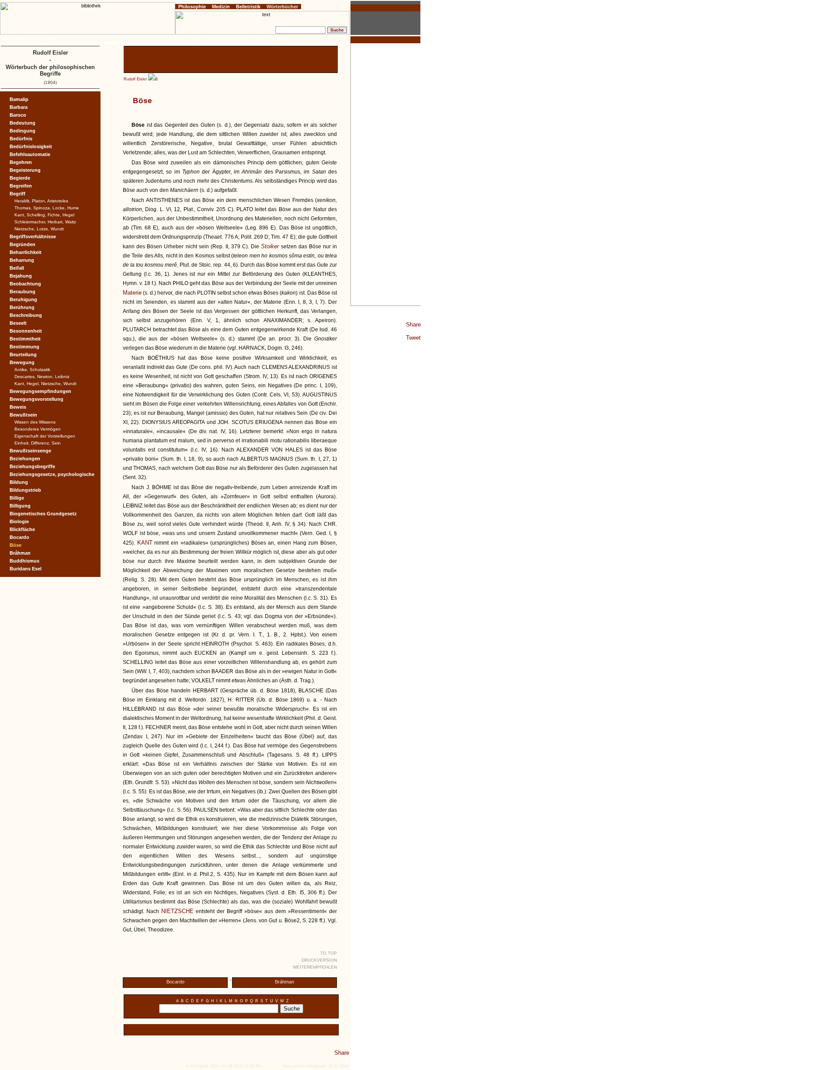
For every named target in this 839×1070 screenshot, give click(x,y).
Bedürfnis (21, 138)
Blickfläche (22, 529)
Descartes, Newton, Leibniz (41, 376)
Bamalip (19, 99)
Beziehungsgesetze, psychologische (52, 474)
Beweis (18, 407)
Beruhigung (23, 299)
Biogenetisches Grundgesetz (43, 513)
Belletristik (248, 6)
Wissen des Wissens (34, 422)
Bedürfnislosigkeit (31, 146)
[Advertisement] (386, 174)
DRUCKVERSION (319, 960)
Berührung (22, 307)
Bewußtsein (23, 414)
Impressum (25, 39)
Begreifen (21, 185)
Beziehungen (25, 458)
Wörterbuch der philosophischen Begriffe (50, 70)
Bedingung (22, 130)
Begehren (21, 162)
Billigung (20, 505)
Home (7, 39)
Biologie (19, 521)
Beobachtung (25, 283)
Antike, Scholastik (32, 369)
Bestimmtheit (25, 338)
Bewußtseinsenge (30, 450)
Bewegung (22, 362)
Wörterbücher (282, 6)
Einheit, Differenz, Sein (37, 443)
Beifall (17, 268)
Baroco (18, 115)
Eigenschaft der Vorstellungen (44, 436)
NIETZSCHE (177, 911)
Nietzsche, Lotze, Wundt (39, 228)
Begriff (17, 193)
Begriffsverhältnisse (33, 236)
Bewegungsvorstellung (36, 399)
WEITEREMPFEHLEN (315, 967)
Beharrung (22, 260)
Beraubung (22, 291)
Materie (132, 292)
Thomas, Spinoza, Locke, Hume (46, 207)
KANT (145, 542)
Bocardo (175, 981)
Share (413, 324)
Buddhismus (24, 560)
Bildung (19, 482)
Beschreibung (26, 315)
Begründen (22, 244)
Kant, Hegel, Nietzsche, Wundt (45, 383)
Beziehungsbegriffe (32, 466)
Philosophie (192, 6)
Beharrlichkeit (26, 252)
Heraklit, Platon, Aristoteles (41, 200)
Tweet (413, 337)
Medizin (221, 6)
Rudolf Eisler (135, 79)
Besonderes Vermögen (37, 429)
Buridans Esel (26, 568)
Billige (17, 497)
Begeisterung (25, 170)
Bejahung (21, 275)
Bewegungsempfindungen (40, 391)
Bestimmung (24, 346)
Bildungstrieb (25, 490)
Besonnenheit (26, 331)
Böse (15, 545)
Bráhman (284, 981)
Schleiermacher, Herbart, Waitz (45, 221)
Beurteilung (23, 354)
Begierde (20, 178)
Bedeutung (22, 122)
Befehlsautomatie (30, 154)
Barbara (19, 107)
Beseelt (18, 323)
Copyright (46, 39)
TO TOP (328, 953)
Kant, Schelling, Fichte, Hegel (44, 214)
